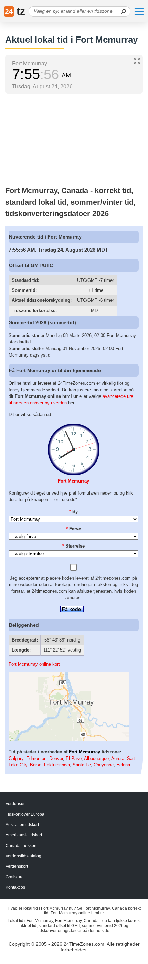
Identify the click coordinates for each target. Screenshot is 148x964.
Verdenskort (17, 866)
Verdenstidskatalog (23, 856)
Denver (56, 758)
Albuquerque (96, 758)
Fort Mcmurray (73, 481)
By (73, 511)
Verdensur (15, 803)
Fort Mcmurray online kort (34, 664)
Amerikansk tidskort (24, 835)
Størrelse (73, 546)
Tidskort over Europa (25, 814)
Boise (35, 764)
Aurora (117, 758)
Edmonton (36, 758)
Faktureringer (57, 764)
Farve (73, 528)
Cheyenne (104, 764)
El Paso (74, 758)
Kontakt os (15, 887)
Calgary (16, 758)
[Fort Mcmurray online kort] (69, 739)
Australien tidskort (22, 824)
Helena (123, 764)
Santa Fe (82, 764)
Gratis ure (15, 877)
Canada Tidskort (21, 845)
